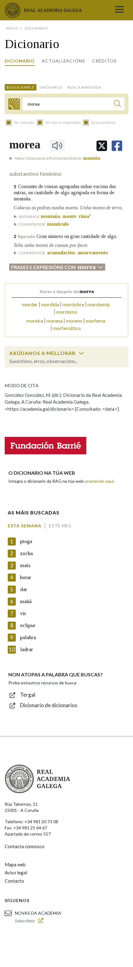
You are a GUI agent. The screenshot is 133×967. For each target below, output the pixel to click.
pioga (26, 541)
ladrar (26, 649)
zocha (26, 553)
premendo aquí (99, 481)
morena (54, 321)
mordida (50, 304)
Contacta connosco (25, 846)
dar (23, 589)
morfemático (67, 328)
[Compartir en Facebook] (117, 146)
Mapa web (15, 864)
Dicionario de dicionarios (48, 705)
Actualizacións (63, 60)
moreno (74, 321)
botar (25, 577)
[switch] (81, 353)
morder (30, 304)
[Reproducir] (57, 145)
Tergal (27, 694)
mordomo (66, 312)
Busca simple (20, 87)
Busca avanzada (84, 87)
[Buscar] (117, 104)
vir (23, 613)
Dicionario (20, 60)
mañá (26, 601)
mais (25, 565)
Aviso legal (16, 872)
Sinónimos (50, 87)
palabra (28, 637)
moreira (34, 321)
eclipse (27, 625)
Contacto (14, 881)
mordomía (98, 304)
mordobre (73, 304)
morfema (95, 321)
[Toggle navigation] (119, 10)
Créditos (104, 60)
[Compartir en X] (102, 146)
